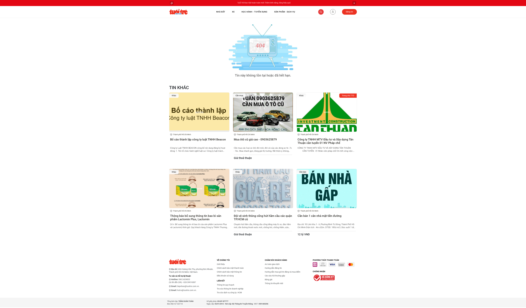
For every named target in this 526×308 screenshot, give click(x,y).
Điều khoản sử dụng (225, 276)
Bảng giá (268, 279)
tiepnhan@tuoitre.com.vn (188, 286)
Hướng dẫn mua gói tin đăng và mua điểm (282, 272)
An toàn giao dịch (272, 264)
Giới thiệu (221, 264)
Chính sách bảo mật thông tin (229, 272)
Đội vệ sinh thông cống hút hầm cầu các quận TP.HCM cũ (263, 217)
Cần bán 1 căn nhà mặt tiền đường (319, 216)
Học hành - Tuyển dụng (254, 12)
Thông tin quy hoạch (225, 285)
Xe (233, 12)
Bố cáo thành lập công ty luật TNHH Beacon (198, 139)
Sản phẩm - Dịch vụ (284, 12)
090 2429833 (184, 279)
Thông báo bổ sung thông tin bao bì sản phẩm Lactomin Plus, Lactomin (195, 217)
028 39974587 (189, 282)
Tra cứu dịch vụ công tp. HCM (229, 292)
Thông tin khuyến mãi (274, 283)
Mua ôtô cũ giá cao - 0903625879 (255, 139)
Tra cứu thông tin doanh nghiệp (230, 289)
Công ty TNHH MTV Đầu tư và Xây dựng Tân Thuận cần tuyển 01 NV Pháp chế (325, 141)
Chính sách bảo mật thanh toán (230, 268)
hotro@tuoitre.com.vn (186, 290)
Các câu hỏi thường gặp (275, 276)
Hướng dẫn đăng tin (273, 268)
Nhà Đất (220, 12)
